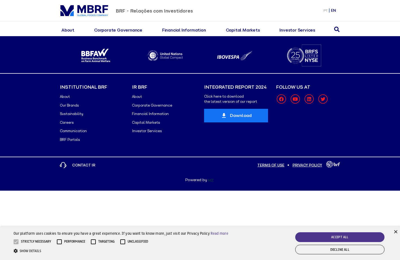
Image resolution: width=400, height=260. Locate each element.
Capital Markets (243, 30)
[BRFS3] (304, 55)
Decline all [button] (339, 249)
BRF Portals (70, 139)
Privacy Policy (307, 165)
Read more (219, 233)
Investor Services (297, 30)
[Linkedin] (309, 99)
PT (326, 10)
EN (333, 10)
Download (241, 115)
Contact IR (83, 165)
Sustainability (71, 114)
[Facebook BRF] (281, 99)
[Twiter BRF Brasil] (323, 99)
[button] (36, 241)
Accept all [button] (340, 237)
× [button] (395, 231)
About (67, 30)
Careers (67, 122)
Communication (73, 131)
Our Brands (69, 105)
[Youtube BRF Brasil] (295, 99)
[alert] (200, 243)
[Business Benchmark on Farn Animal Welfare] (95, 55)
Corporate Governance (118, 30)
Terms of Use (270, 165)
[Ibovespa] (234, 55)
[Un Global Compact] (165, 55)
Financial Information (184, 30)
